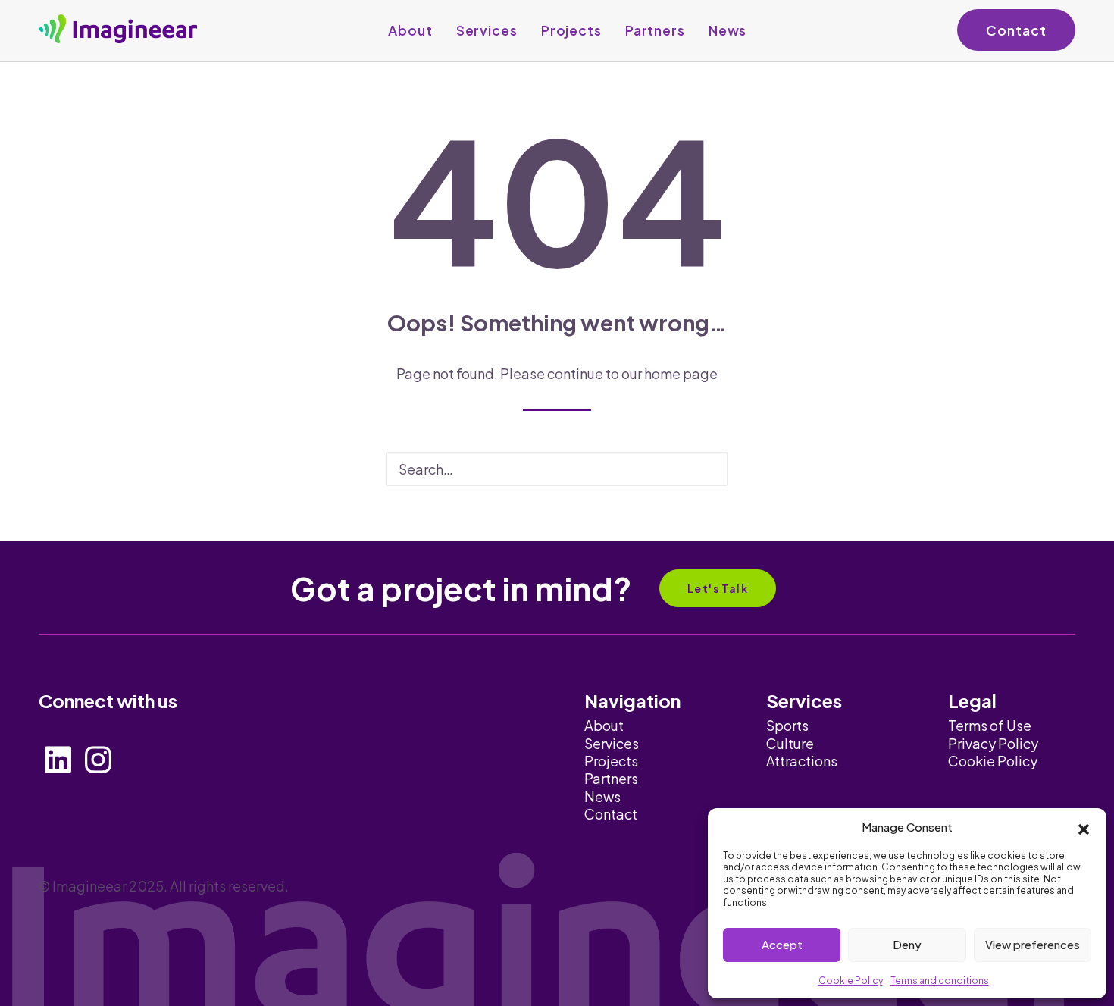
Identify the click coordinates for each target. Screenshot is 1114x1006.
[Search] (557, 469)
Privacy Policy (993, 743)
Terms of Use (989, 725)
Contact (1016, 30)
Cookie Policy (850, 980)
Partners (655, 30)
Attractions (801, 760)
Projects (571, 30)
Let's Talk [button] (717, 588)
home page (681, 373)
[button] (1083, 827)
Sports (787, 725)
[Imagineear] (118, 29)
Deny (907, 944)
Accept (782, 944)
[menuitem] (410, 30)
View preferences (1032, 944)
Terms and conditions (939, 980)
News (728, 30)
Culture (790, 743)
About (410, 30)
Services (487, 30)
